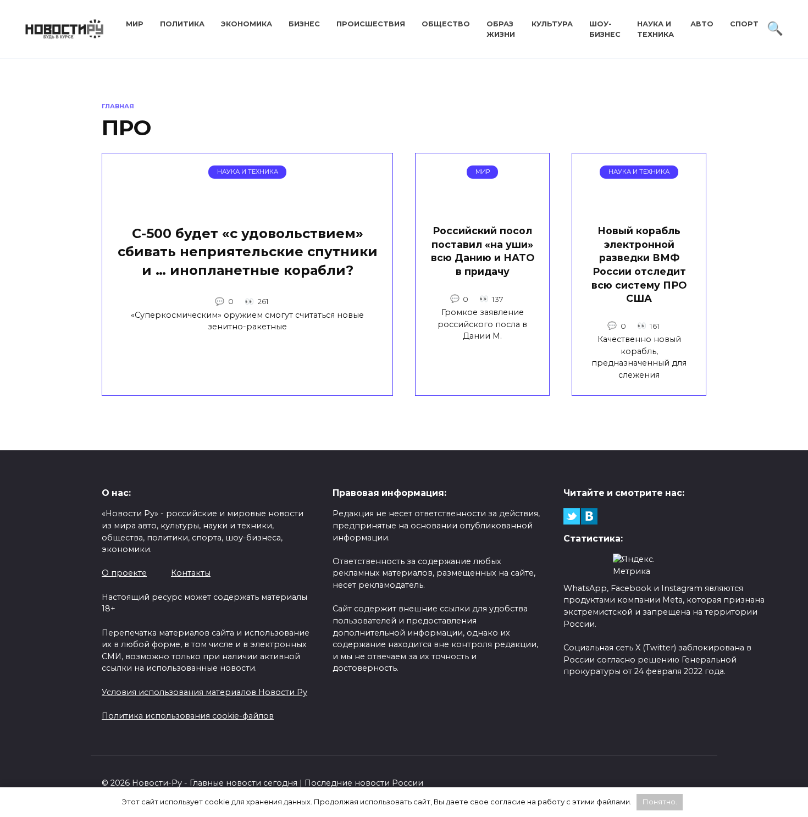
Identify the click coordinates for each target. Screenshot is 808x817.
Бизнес (304, 24)
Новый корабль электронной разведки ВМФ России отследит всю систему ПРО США (639, 264)
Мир (134, 24)
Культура (552, 24)
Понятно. (660, 801)
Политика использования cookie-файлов (188, 716)
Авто (701, 24)
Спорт (744, 24)
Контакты (191, 573)
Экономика (246, 24)
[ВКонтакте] (589, 516)
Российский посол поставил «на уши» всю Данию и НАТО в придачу (482, 251)
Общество (446, 24)
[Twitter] (571, 516)
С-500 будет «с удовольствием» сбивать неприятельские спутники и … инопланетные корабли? (248, 251)
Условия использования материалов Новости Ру (204, 692)
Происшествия (370, 24)
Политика (182, 24)
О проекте (124, 573)
